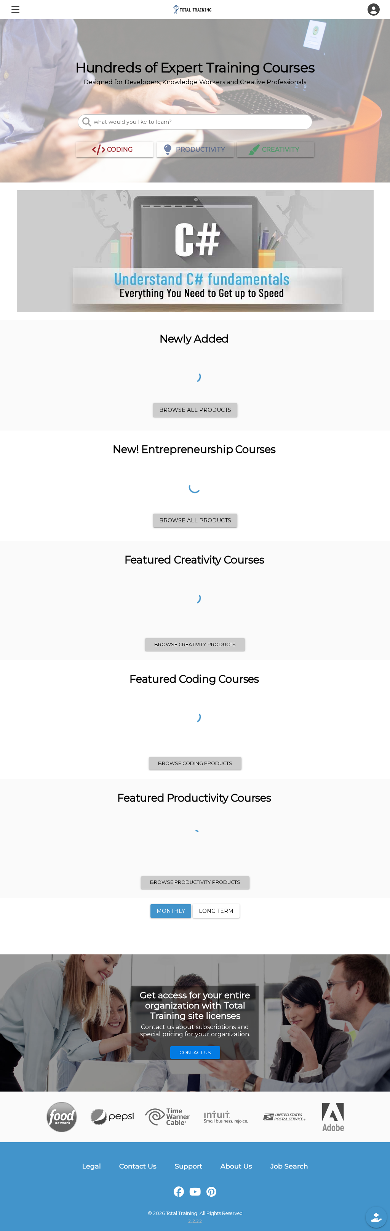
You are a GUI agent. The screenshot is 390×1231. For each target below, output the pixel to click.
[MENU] (15, 9)
